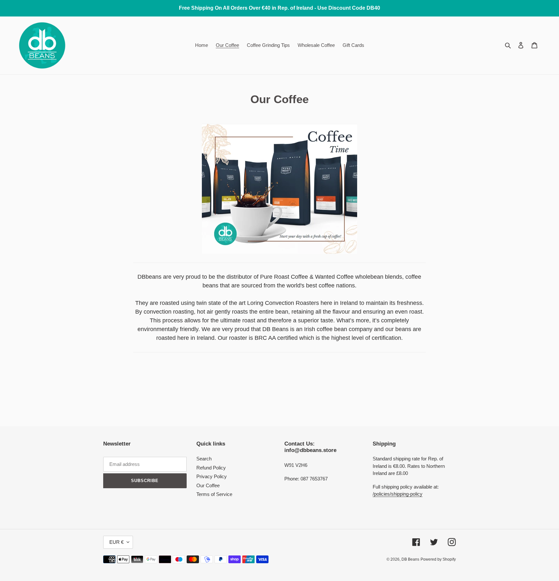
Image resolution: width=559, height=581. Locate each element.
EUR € (116, 542)
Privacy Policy (211, 476)
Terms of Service (214, 494)
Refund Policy (211, 467)
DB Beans (410, 559)
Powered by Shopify (438, 559)
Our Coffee (208, 485)
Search (204, 458)
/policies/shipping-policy (397, 494)
